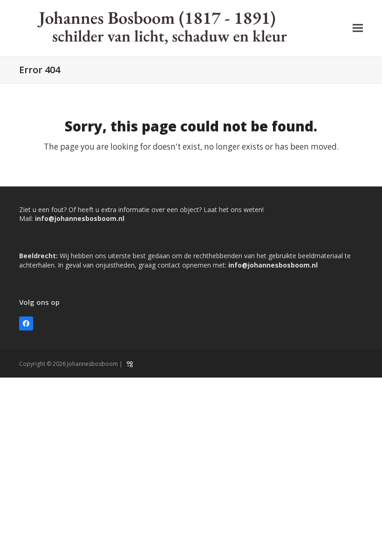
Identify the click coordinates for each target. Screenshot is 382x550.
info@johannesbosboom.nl (79, 218)
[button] (358, 28)
